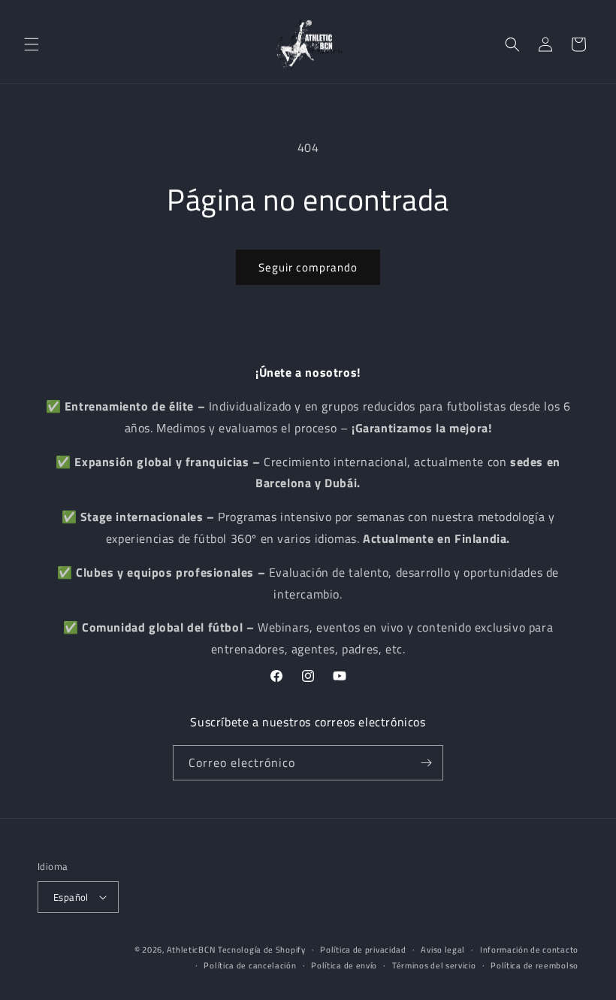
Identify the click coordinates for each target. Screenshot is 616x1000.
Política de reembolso (534, 965)
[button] (31, 44)
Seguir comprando (308, 267)
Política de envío (344, 965)
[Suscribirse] (425, 762)
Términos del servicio (434, 965)
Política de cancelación (250, 965)
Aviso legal (443, 950)
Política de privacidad (363, 950)
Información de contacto (529, 950)
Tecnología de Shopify (262, 950)
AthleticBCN (191, 950)
